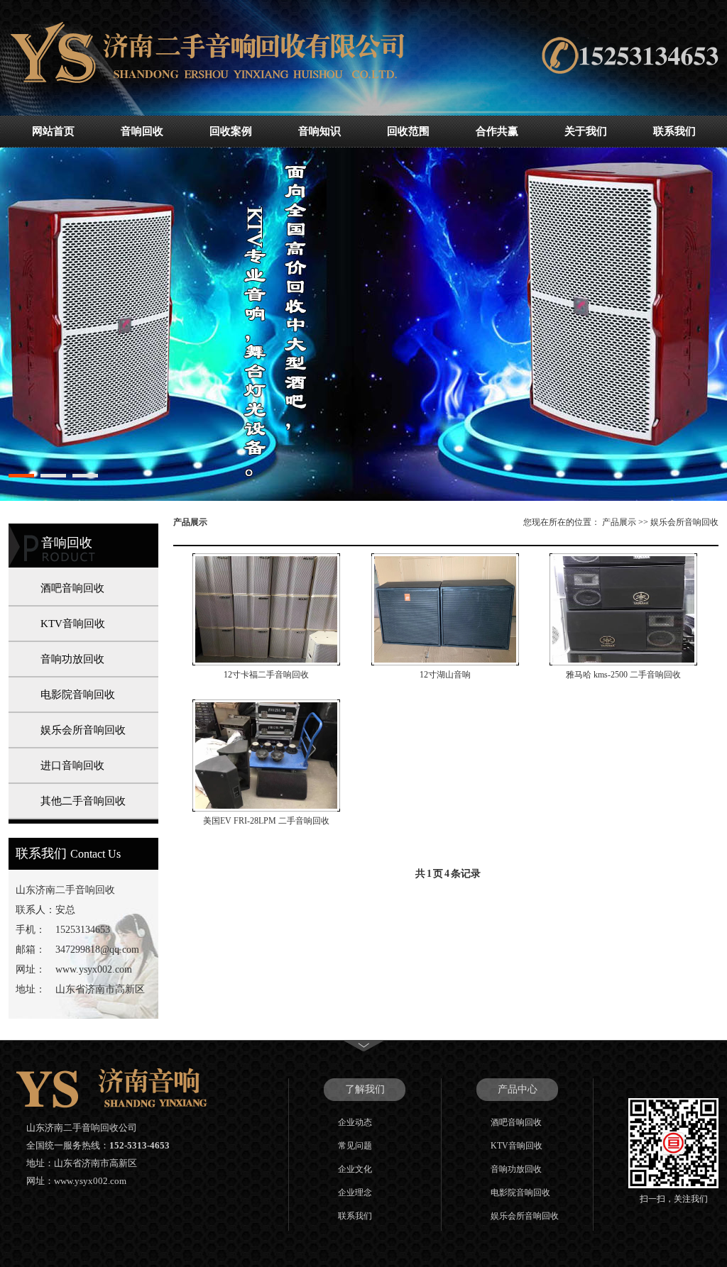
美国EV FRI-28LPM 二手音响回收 (266, 821)
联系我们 (674, 131)
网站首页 (53, 131)
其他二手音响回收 (83, 801)
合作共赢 (497, 131)
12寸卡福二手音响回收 (266, 675)
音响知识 (319, 131)
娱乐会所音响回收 (83, 730)
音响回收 (142, 131)
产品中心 (517, 1089)
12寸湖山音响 (445, 675)
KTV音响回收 (72, 623)
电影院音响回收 (77, 694)
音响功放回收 (72, 659)
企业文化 (355, 1169)
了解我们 (365, 1089)
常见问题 (355, 1146)
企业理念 (355, 1192)
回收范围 (408, 131)
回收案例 (230, 131)
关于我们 (585, 131)
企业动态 (355, 1122)
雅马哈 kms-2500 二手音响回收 (623, 675)
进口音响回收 (72, 765)
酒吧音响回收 (72, 588)
